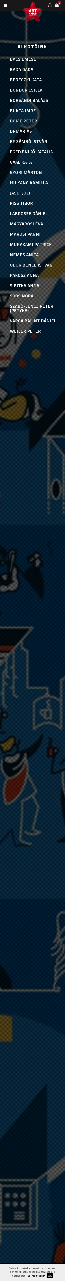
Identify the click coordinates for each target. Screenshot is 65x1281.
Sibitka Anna (24, 285)
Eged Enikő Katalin (32, 152)
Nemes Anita (24, 254)
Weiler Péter (25, 331)
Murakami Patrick (31, 244)
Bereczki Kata (26, 79)
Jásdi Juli (20, 193)
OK (50, 1275)
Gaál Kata (21, 162)
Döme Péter (23, 121)
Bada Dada (21, 69)
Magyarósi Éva (26, 224)
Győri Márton (26, 172)
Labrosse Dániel (29, 213)
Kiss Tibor (21, 203)
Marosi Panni (25, 234)
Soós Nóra (22, 296)
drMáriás (21, 131)
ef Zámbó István (28, 141)
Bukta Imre (23, 110)
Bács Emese (23, 59)
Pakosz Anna (24, 275)
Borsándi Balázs (29, 100)
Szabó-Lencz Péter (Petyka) (31, 308)
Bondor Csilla (26, 90)
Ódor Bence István (31, 265)
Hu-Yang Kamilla (29, 182)
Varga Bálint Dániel (33, 321)
